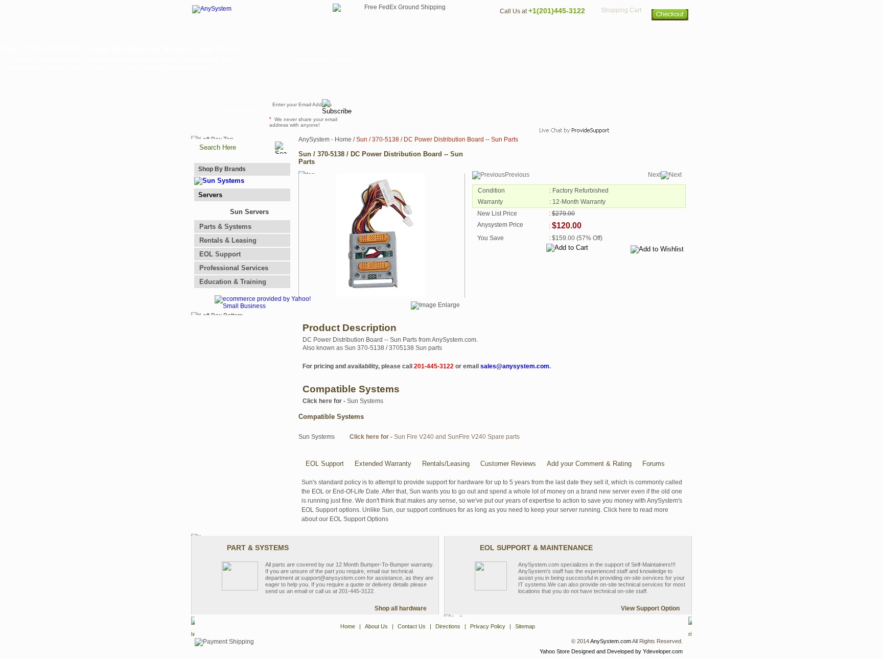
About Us (470, 33)
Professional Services (233, 268)
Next (654, 174)
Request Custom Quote (641, 109)
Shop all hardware (401, 608)
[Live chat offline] (570, 109)
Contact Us (517, 33)
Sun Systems (343, 401)
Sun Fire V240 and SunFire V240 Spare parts (435, 436)
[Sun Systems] (219, 180)
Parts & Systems (225, 226)
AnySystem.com (610, 641)
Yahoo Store (555, 651)
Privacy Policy (620, 33)
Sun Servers (249, 212)
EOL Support (220, 254)
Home (428, 33)
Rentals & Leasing (228, 240)
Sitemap (670, 33)
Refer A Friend (436, 109)
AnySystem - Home (325, 139)
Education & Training (232, 282)
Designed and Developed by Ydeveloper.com (627, 651)
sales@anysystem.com (514, 366)
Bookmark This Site (503, 109)
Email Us (380, 109)
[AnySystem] (211, 8)
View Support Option (650, 608)
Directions (566, 33)
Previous (517, 174)
